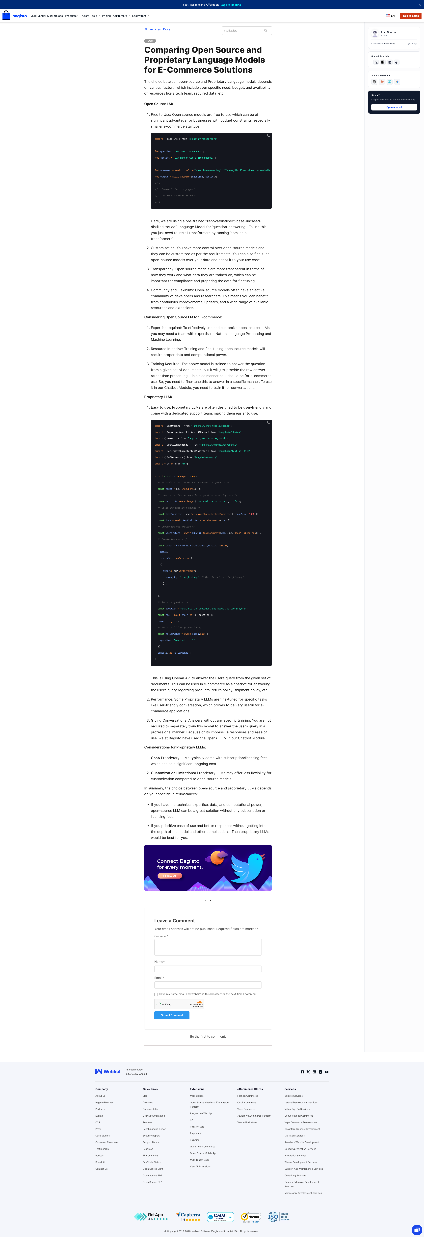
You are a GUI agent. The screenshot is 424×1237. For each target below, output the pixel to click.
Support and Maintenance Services (304, 1168)
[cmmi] (220, 1217)
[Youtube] (327, 1072)
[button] (396, 62)
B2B (192, 1120)
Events (99, 1115)
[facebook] (302, 1072)
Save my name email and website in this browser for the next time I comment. (208, 994)
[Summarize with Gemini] (397, 82)
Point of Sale (197, 1126)
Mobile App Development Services (303, 1193)
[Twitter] (308, 1072)
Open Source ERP (152, 1182)
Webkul (143, 1073)
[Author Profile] (375, 33)
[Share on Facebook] (383, 62)
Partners (100, 1109)
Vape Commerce (246, 1109)
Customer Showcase (106, 1142)
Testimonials (102, 1148)
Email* (159, 978)
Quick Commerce (246, 1102)
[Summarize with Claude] (382, 82)
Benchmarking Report (154, 1129)
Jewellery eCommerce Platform (254, 1115)
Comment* (161, 936)
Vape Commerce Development (301, 1122)
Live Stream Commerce (202, 1146)
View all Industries (247, 1122)
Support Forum (151, 1142)
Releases (147, 1122)
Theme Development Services (301, 1162)
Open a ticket (394, 107)
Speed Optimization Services (300, 1148)
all (146, 29)
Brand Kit (100, 1162)
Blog (145, 1095)
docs (166, 29)
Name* (159, 962)
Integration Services (295, 1155)
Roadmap (148, 1148)
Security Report (151, 1135)
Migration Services (295, 1135)
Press (98, 1129)
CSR (97, 1122)
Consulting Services (295, 1175)
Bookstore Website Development (302, 1129)
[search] (266, 30)
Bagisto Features (104, 1102)
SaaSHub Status (151, 1162)
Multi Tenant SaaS (200, 1159)
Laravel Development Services (301, 1102)
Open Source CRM (153, 1168)
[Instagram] (320, 1072)
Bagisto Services (294, 1095)
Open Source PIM (152, 1175)
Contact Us (101, 1168)
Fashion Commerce (247, 1095)
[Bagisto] (14, 15)
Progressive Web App (201, 1113)
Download (148, 1102)
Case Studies (102, 1135)
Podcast (99, 1155)
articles (155, 29)
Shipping (195, 1139)
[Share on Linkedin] (390, 62)
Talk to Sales (411, 15)
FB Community (151, 1155)
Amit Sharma (389, 43)
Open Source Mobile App (203, 1153)
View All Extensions (200, 1166)
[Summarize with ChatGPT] (374, 82)
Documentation (151, 1109)
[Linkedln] (314, 1072)
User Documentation (154, 1115)
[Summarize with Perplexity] (390, 82)
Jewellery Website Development (302, 1142)
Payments (195, 1133)
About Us (100, 1095)
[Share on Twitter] (376, 62)
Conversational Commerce (299, 1115)
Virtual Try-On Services (297, 1109)
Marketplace (197, 1095)
